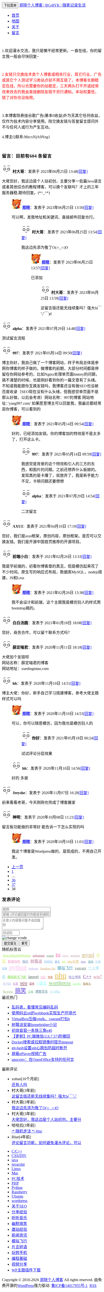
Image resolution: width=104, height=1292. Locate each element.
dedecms (33, 968)
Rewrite (8, 991)
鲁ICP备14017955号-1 (69, 1286)
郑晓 (26, 207)
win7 (97, 976)
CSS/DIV (19, 1156)
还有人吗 (19, 1085)
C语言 (42, 983)
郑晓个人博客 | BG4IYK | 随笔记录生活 (52, 5)
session (75, 955)
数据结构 (14, 961)
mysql (88, 955)
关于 (15, 27)
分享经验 (19, 1212)
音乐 (57, 961)
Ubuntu (17, 1196)
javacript (18, 1164)
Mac (15, 1173)
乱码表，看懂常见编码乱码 (35, 1007)
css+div (77, 983)
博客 (50, 977)
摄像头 (87, 983)
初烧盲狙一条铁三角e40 (32, 1030)
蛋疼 (32, 983)
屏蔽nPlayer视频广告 (29, 1054)
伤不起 (7, 983)
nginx (48, 961)
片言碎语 (19, 1247)
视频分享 (19, 1264)
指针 (25, 961)
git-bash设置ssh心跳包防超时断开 (39, 1048)
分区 (43, 977)
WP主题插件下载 (26, 1270)
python (18, 967)
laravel (33, 977)
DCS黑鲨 (55, 991)
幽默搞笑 (19, 1224)
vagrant (80, 968)
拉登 (15, 983)
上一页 (17, 867)
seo (23, 983)
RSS (93, 1286)
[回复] (82, 171)
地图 (15, 21)
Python (17, 1188)
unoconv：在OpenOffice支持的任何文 (43, 1059)
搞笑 (20, 991)
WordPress (25, 1286)
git (64, 961)
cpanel (50, 955)
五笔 (30, 991)
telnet (65, 955)
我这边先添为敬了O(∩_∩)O (35, 1108)
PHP (15, 1183)
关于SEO (19, 1206)
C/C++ (17, 1151)
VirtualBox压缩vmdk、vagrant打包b (41, 1019)
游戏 (90, 961)
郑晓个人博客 (51, 1280)
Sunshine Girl (47, 968)
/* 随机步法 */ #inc (27, 1131)
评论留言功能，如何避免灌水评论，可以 (46, 1143)
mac (83, 961)
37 (13, 884)
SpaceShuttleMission (17, 955)
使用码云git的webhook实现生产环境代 (44, 1013)
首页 (15, 15)
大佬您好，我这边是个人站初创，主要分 (46, 1119)
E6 (58, 955)
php (61, 975)
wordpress (60, 983)
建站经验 (19, 1229)
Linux (16, 1169)
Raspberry (19, 1192)
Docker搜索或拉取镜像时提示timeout (42, 1042)
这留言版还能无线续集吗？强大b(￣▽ (44, 1096)
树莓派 (36, 961)
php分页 (73, 961)
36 (13, 880)
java (15, 1160)
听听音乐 (19, 1218)
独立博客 (74, 977)
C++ (87, 976)
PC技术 (18, 1179)
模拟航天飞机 (16, 977)
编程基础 (19, 1258)
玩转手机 (19, 1253)
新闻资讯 (19, 1235)
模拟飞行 (65, 968)
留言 (15, 33)
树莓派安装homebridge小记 (34, 1025)
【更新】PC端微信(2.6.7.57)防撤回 (41, 1036)
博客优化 (41, 991)
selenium (39, 955)
